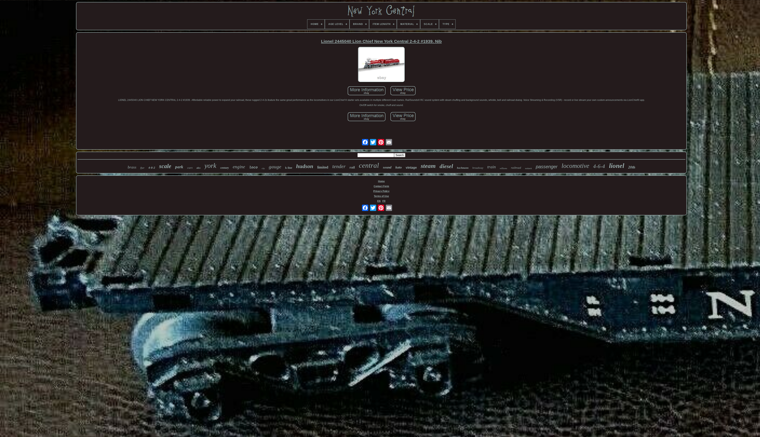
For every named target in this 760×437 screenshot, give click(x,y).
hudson (304, 166)
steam (428, 165)
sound (387, 167)
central (369, 165)
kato (398, 167)
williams (503, 168)
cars (190, 167)
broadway (477, 167)
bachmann (462, 167)
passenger (547, 166)
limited (322, 167)
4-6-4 (599, 166)
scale (165, 166)
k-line (288, 167)
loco (253, 167)
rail (352, 167)
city (263, 168)
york (210, 165)
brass (132, 167)
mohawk (528, 168)
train (491, 166)
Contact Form (381, 186)
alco (198, 167)
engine (239, 166)
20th (631, 167)
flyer (142, 167)
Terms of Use (381, 196)
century (224, 167)
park (179, 167)
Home (381, 181)
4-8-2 (151, 167)
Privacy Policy (381, 191)
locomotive (575, 165)
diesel (446, 166)
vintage (411, 167)
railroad (516, 167)
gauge (275, 166)
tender (339, 166)
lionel (616, 165)
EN (379, 201)
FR (384, 201)
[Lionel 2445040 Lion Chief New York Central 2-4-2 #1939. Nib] (381, 64)
